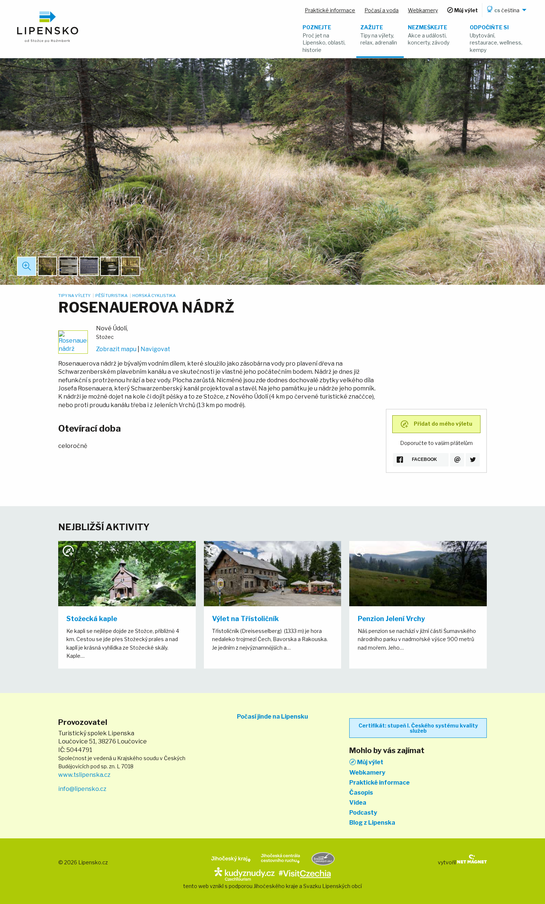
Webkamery (367, 773)
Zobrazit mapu (116, 349)
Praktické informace (379, 783)
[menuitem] (505, 10)
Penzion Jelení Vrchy (391, 619)
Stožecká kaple (91, 619)
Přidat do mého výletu (442, 423)
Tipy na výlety (74, 295)
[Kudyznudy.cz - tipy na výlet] (244, 873)
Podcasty (363, 813)
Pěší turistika (111, 295)
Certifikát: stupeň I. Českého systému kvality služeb (418, 728)
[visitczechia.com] (305, 873)
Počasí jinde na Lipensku (272, 717)
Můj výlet (369, 762)
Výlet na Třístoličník (245, 619)
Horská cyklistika (154, 295)
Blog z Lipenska (372, 823)
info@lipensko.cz (82, 788)
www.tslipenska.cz (84, 774)
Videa (357, 803)
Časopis (361, 793)
